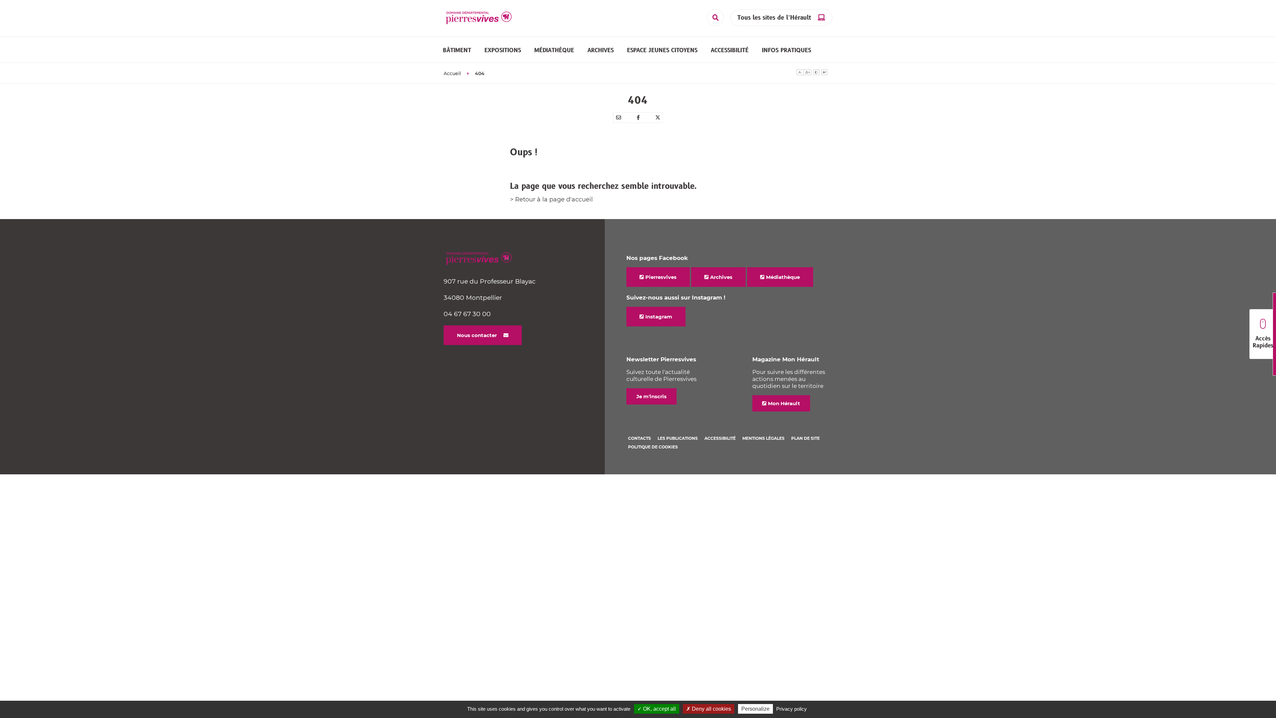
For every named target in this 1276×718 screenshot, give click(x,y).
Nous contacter (477, 335)
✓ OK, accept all (656, 709)
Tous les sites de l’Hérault (774, 18)
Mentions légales (763, 438)
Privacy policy (791, 709)
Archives (721, 277)
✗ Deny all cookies (708, 709)
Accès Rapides (1263, 342)
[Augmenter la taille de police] (807, 73)
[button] (457, 50)
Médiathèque (783, 277)
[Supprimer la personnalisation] (824, 73)
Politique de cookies (653, 446)
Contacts (639, 438)
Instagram (658, 316)
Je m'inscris (651, 396)
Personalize (755, 709)
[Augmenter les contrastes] (816, 73)
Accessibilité (720, 438)
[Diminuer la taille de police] (800, 73)
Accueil (452, 73)
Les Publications (678, 438)
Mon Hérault (784, 403)
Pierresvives (661, 277)
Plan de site (805, 438)
